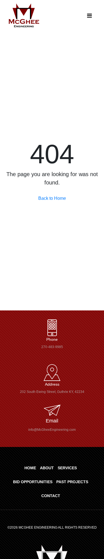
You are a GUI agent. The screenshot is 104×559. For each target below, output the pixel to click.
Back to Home (52, 198)
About (47, 468)
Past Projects (72, 482)
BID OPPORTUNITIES (32, 482)
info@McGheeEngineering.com (52, 430)
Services (67, 468)
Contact (50, 496)
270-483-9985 (52, 347)
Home (30, 468)
